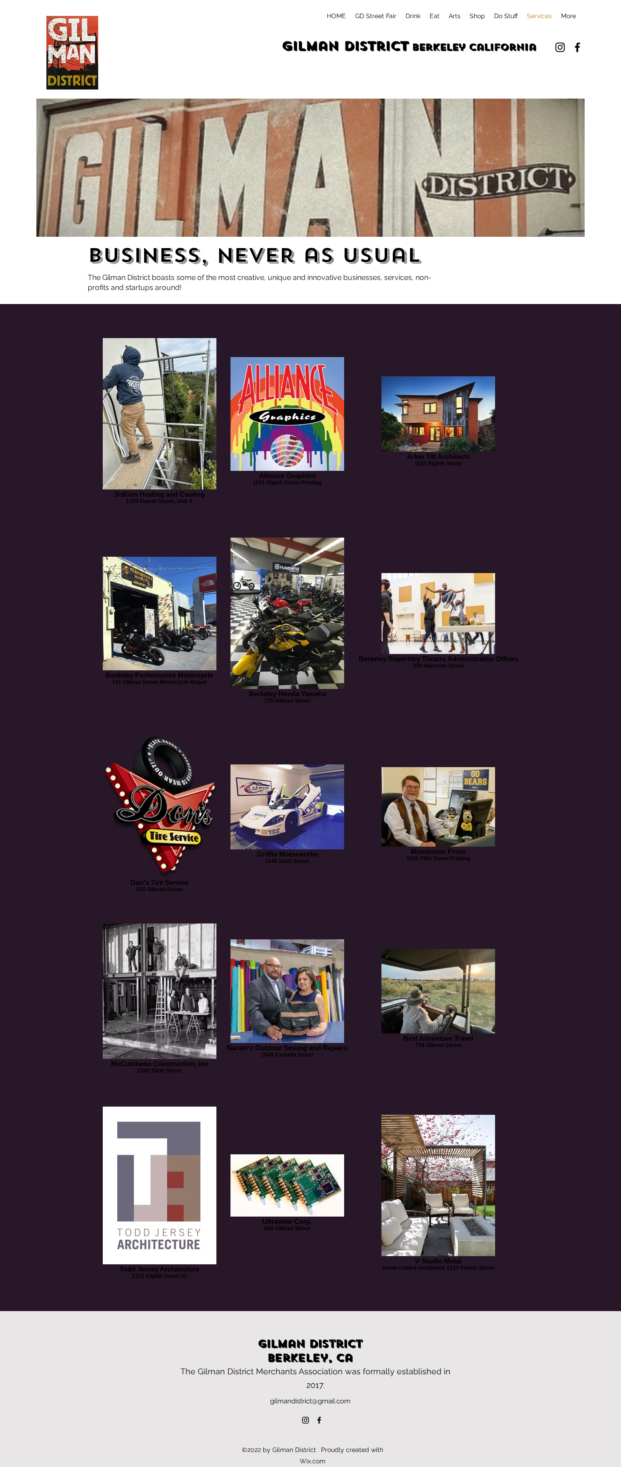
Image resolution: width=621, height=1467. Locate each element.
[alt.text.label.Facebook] (577, 47)
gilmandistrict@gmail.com (310, 1401)
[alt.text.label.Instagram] (560, 47)
